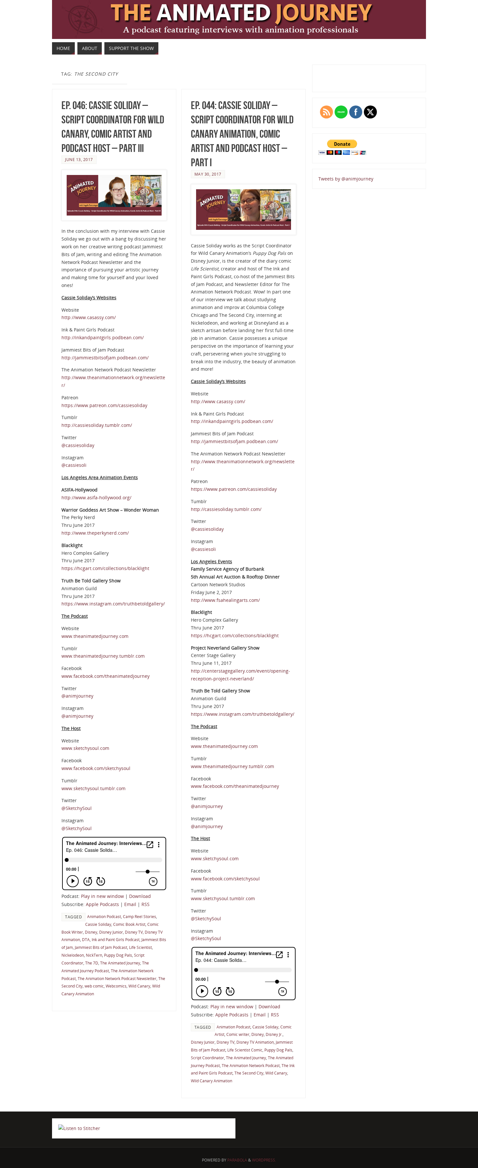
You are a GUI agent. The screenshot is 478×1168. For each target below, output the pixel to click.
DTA (86, 939)
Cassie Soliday (98, 924)
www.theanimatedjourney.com (94, 636)
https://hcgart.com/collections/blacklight (105, 568)
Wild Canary (139, 985)
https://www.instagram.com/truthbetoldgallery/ (113, 604)
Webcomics (116, 985)
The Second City (248, 1072)
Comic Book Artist (129, 924)
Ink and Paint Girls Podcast (115, 939)
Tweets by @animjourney (345, 179)
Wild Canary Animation (211, 1080)
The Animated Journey (120, 962)
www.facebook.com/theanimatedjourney (105, 676)
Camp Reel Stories (139, 916)
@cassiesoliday (77, 445)
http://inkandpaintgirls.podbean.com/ (102, 337)
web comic (94, 985)
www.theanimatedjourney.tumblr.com (103, 656)
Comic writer (237, 1034)
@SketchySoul (76, 808)
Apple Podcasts (102, 904)
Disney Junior (111, 932)
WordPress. (264, 1160)
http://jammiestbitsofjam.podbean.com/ (105, 357)
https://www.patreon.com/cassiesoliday (104, 405)
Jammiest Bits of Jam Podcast (101, 947)
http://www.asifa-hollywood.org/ (96, 497)
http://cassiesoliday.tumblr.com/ (96, 425)
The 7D (91, 962)
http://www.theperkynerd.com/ (95, 533)
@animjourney (77, 696)
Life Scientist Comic (244, 1049)
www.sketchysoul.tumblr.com (93, 788)
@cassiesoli (73, 465)
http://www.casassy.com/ (88, 317)
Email (130, 904)
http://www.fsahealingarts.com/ (225, 600)
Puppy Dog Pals (118, 955)
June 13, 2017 (79, 159)
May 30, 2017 (207, 174)
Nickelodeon (72, 955)
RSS (145, 904)
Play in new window (102, 896)
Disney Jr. (274, 1034)
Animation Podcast (104, 916)
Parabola (237, 1160)
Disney (91, 932)
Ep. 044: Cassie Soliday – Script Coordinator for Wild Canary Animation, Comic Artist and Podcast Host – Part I (242, 134)
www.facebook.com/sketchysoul (95, 768)
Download (140, 896)
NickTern (94, 955)
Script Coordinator (207, 1057)
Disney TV (134, 932)
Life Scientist (140, 947)
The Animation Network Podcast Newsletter (117, 978)
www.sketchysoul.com (85, 748)
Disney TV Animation (255, 1042)
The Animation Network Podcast (251, 1065)
